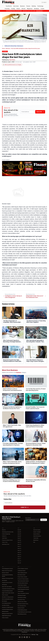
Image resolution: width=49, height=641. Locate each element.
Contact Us (4, 536)
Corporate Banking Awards (7, 590)
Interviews (16, 6)
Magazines (29, 8)
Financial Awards (21, 607)
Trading (13, 8)
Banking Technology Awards (7, 578)
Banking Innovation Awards (7, 613)
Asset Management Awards (7, 568)
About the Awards (36, 529)
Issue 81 (19, 538)
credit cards (11, 245)
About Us (4, 529)
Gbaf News (12, 59)
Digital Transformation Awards (8, 592)
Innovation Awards (5, 605)
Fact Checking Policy (22, 605)
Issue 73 (19, 554)
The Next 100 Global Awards (23, 587)
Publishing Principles (22, 595)
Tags (37, 634)
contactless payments (8, 128)
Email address (28, 517)
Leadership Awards (21, 570)
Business (22, 6)
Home (3, 48)
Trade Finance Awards (22, 585)
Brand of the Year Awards (7, 570)
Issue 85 (19, 529)
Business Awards (5, 572)
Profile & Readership (6, 533)
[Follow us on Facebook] (24, 637)
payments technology (40, 88)
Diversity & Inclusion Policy (23, 603)
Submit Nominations (37, 536)
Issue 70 (19, 560)
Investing (7, 8)
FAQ (34, 542)
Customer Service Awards (7, 582)
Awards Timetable (37, 531)
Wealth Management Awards (23, 589)
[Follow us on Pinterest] (19, 637)
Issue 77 (19, 546)
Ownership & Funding (22, 597)
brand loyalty (42, 207)
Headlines (36, 8)
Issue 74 (19, 552)
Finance (28, 6)
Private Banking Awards (22, 609)
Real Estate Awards (21, 574)
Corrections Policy (21, 599)
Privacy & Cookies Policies (7, 540)
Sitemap (33, 634)
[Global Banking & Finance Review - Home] (13, 2)
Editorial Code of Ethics (22, 601)
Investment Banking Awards (7, 609)
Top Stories (9, 6)
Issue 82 (19, 536)
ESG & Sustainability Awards (7, 599)
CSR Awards (4, 584)
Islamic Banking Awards (22, 572)
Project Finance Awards (22, 576)
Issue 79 (19, 542)
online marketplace (9, 215)
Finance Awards (5, 617)
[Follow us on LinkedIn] (27, 637)
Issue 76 (19, 548)
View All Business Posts (24, 486)
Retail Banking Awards (22, 614)
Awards (23, 8)
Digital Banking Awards (6, 615)
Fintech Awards (5, 594)
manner (13, 78)
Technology (40, 6)
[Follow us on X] (29, 637)
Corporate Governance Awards (8, 588)
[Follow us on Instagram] (22, 637)
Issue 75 (19, 550)
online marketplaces (16, 145)
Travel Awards (20, 591)
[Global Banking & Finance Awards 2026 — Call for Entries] (24, 168)
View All (19, 562)
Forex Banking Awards (6, 603)
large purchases (27, 86)
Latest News (4, 538)
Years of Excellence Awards (23, 593)
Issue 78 (19, 544)
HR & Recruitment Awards (23, 583)
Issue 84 (19, 531)
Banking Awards (5, 611)
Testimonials (35, 538)
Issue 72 (19, 556)
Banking (34, 6)
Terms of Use (4, 542)
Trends (42, 8)
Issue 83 (19, 533)
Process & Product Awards (23, 578)
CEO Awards (4, 580)
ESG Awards (4, 601)
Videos (18, 8)
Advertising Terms (5, 544)
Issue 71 (19, 558)
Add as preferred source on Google (13, 64)
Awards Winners (36, 533)
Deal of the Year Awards (7, 586)
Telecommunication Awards (23, 580)
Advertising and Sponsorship (7, 531)
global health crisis (21, 98)
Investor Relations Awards (23, 568)
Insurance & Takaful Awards (7, 607)
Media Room (35, 540)
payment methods (39, 227)
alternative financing (30, 268)
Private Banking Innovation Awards (24, 611)
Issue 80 (19, 540)
